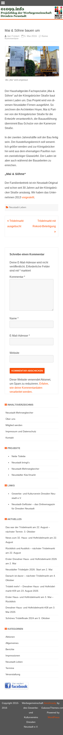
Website (14, 352)
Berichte (10, 649)
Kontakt (10, 437)
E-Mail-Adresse (20, 335)
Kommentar (17, 276)
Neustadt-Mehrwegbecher (19, 412)
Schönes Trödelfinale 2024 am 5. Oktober (28, 618)
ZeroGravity (50, 703)
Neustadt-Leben (17, 207)
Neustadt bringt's (21, 462)
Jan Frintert (13, 36)
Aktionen (10, 636)
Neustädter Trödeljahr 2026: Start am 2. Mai (29, 569)
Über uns (10, 419)
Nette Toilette (19, 456)
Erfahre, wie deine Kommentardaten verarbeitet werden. (29, 387)
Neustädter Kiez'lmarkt (24, 474)
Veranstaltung (13, 674)
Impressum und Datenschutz (21, 431)
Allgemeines (12, 643)
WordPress (53, 717)
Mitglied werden (14, 425)
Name (14, 318)
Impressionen (13, 655)
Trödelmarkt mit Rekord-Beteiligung (44, 223)
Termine (10, 668)
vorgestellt (28, 197)
